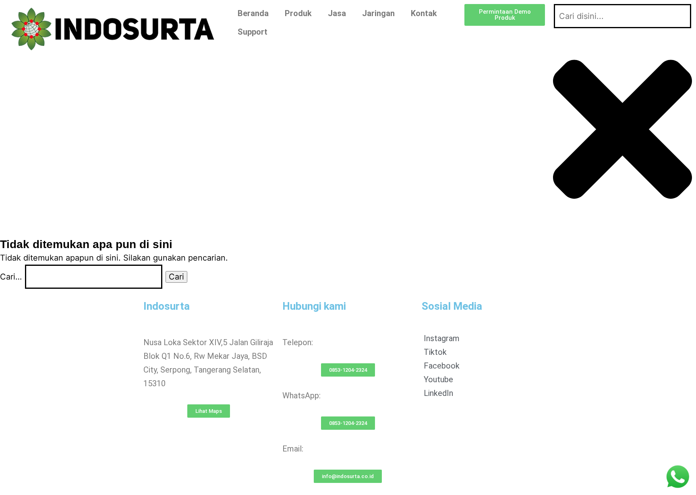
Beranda (253, 13)
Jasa (337, 13)
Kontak (424, 13)
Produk (298, 13)
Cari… (11, 277)
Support (252, 32)
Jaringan (378, 13)
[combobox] (622, 16)
